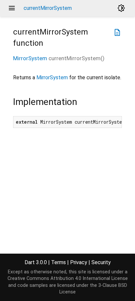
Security (101, 262)
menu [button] (12, 8)
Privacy (78, 262)
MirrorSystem (30, 58)
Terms (58, 262)
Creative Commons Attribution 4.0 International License (68, 278)
